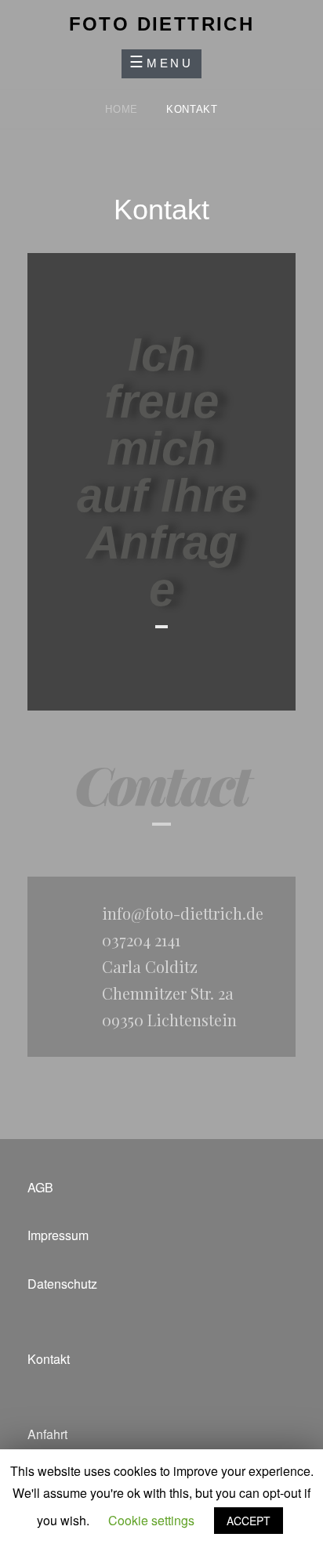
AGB (40, 1187)
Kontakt (48, 1359)
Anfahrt (47, 1434)
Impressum (58, 1235)
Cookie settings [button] (151, 1520)
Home (123, 109)
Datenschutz (62, 1284)
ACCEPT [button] (248, 1520)
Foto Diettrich (162, 23)
